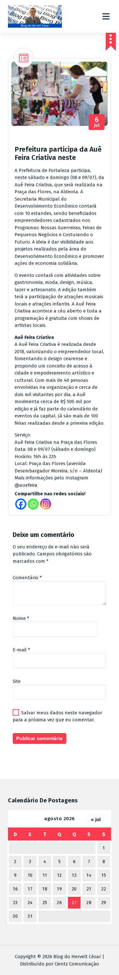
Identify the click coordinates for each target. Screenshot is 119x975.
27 (74, 902)
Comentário (27, 577)
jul (97, 122)
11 (45, 875)
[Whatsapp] (33, 504)
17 (30, 889)
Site (17, 681)
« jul (96, 819)
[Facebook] (20, 504)
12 (59, 875)
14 (88, 875)
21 (89, 889)
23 (15, 902)
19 (59, 889)
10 (30, 875)
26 (59, 902)
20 (74, 889)
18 (44, 889)
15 (103, 875)
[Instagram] (45, 504)
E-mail (21, 650)
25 (45, 902)
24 (30, 902)
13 (74, 875)
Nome (21, 618)
